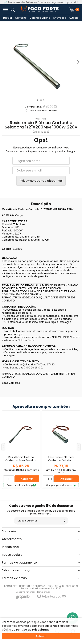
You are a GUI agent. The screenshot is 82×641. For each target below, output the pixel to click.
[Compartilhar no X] (51, 106)
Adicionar (27, 479)
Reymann (41, 118)
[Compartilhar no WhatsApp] (47, 106)
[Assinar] (64, 521)
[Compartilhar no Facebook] (44, 106)
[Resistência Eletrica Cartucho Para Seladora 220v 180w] (21, 450)
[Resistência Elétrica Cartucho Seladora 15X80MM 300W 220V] (61, 450)
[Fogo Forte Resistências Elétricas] (40, 9)
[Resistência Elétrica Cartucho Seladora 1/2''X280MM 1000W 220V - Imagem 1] (41, 62)
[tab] (38, 100)
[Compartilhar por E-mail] (55, 106)
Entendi (41, 636)
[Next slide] (77, 62)
